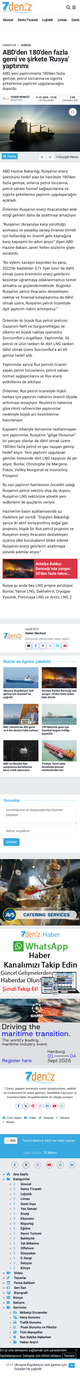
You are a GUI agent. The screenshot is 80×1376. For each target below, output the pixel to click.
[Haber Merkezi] (12, 636)
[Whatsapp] (61, 1106)
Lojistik (47, 20)
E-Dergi (26, 1258)
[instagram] (37, 1165)
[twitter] (26, 1165)
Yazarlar (48, 1118)
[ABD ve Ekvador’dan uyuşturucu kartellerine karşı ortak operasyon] (20, 750)
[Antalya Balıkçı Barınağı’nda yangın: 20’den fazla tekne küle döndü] (59, 677)
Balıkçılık (27, 1238)
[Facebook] (35, 646)
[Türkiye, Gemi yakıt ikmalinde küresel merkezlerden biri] (59, 750)
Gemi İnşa (28, 1204)
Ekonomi (27, 1218)
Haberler (9, 45)
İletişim (65, 1118)
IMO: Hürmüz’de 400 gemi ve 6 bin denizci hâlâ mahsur (20, 728)
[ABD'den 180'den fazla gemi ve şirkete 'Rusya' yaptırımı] (40, 128)
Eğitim (25, 1228)
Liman (62, 20)
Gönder (11, 842)
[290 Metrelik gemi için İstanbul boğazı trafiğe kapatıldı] (59, 714)
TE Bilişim (50, 1152)
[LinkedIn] (47, 1106)
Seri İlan (19, 1288)
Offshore (27, 1248)
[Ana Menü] (74, 7)
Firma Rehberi (24, 1283)
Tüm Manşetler (31, 1332)
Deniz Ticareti (28, 20)
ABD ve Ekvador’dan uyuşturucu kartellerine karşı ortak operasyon (17, 767)
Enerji (24, 1214)
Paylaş (12, 156)
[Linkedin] (57, 646)
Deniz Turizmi (31, 1233)
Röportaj (26, 1224)
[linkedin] (72, 1165)
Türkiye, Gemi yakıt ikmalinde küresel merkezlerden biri (53, 767)
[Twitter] (43, 646)
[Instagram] (50, 646)
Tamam (69, 1356)
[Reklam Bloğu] (40, 892)
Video (32, 1118)
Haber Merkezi (35, 633)
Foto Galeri (14, 1118)
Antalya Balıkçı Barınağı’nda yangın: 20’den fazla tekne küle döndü (59, 694)
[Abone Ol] (67, 157)
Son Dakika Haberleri (35, 1337)
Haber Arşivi (29, 1342)
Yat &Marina (29, 1243)
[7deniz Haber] (17, 7)
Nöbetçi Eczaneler (33, 1312)
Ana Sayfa (20, 1174)
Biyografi (20, 1293)
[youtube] (49, 1165)
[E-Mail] (28, 646)
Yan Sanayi (28, 1209)
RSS (13, 1140)
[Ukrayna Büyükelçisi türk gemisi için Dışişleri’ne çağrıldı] (20, 677)
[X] (26, 1106)
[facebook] (14, 1165)
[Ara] (68, 7)
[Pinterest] (33, 1106)
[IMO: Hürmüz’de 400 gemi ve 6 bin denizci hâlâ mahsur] (20, 714)
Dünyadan (28, 1253)
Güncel (8, 20)
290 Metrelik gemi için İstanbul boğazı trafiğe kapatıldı (56, 730)
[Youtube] (64, 646)
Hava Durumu (30, 1317)
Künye (10, 1122)
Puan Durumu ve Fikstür (38, 1327)
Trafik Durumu (30, 1322)
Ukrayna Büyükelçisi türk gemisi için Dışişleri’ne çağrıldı (18, 694)
